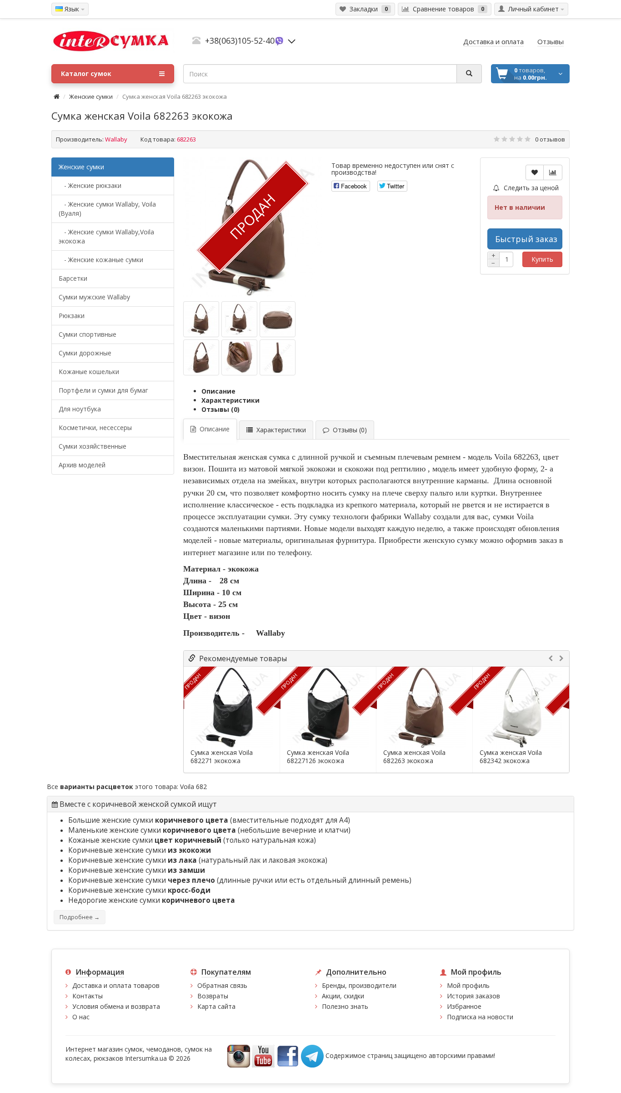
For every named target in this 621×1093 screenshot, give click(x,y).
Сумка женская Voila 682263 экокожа (414, 757)
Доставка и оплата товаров (116, 985)
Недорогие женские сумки (151, 900)
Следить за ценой (530, 187)
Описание (218, 391)
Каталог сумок (86, 73)
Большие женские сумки (148, 820)
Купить (542, 259)
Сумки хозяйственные (92, 446)
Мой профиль (468, 985)
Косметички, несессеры (95, 427)
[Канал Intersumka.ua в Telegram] (312, 1055)
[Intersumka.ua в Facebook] (287, 1055)
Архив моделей (82, 464)
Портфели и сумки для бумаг (103, 390)
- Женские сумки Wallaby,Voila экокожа (106, 236)
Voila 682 (193, 786)
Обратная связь (222, 985)
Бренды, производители (359, 985)
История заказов (473, 996)
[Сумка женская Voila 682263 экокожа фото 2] (277, 319)
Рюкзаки (72, 315)
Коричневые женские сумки (139, 850)
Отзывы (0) (220, 409)
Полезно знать (345, 1006)
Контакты (87, 996)
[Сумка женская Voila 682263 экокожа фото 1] (239, 319)
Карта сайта (216, 1006)
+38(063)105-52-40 (240, 40)
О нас (81, 1016)
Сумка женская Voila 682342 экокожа (511, 757)
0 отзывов (550, 139)
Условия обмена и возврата (116, 1006)
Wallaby (116, 139)
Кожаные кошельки (89, 371)
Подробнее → (80, 917)
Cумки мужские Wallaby (94, 297)
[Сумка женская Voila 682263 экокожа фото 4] (239, 357)
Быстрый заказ (526, 238)
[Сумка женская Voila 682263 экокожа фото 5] (277, 357)
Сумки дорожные (85, 353)
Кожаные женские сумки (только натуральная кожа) (192, 840)
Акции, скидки (343, 996)
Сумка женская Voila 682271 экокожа (221, 757)
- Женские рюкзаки (90, 185)
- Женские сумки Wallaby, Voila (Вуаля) (107, 209)
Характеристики (230, 400)
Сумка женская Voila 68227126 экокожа (318, 757)
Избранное (464, 1006)
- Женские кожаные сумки (101, 259)
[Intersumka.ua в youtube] (263, 1055)
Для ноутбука (80, 409)
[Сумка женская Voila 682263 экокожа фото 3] (201, 357)
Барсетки (73, 278)
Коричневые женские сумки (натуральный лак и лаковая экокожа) (197, 860)
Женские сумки (91, 96)
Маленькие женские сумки (152, 830)
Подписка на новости (480, 1016)
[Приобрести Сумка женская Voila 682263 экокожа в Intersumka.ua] (201, 319)
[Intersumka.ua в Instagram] (238, 1055)
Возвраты (212, 996)
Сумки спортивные (87, 334)
